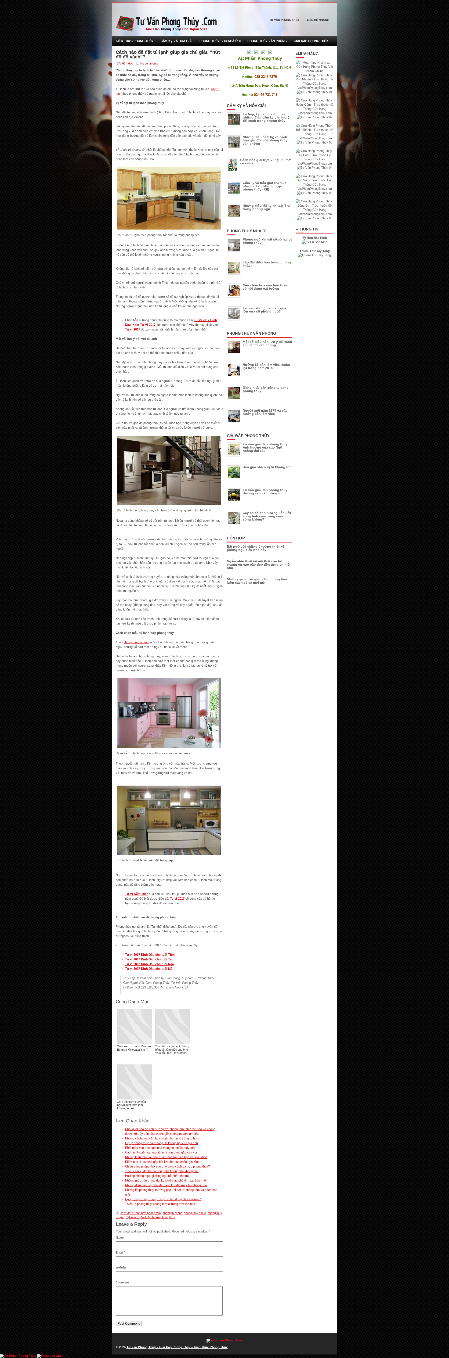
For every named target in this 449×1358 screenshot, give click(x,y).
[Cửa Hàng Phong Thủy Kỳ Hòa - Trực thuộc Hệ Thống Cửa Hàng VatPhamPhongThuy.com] (314, 163)
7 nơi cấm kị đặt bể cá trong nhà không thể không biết (162, 1171)
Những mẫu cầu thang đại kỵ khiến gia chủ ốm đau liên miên (166, 1180)
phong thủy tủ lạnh (135, 642)
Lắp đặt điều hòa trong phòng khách (267, 263)
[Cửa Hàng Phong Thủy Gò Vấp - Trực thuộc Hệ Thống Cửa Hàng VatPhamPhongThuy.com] (314, 188)
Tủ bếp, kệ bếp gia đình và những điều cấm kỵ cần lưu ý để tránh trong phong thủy (266, 117)
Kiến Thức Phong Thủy (135, 41)
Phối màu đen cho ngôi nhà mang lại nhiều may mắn (160, 1148)
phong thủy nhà (172, 1213)
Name (121, 1237)
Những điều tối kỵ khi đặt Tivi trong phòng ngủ (266, 207)
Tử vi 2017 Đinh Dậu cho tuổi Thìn (150, 954)
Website (121, 1267)
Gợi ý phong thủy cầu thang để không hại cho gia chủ (161, 1143)
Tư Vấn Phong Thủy (284, 20)
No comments (149, 63)
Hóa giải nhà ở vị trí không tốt (267, 467)
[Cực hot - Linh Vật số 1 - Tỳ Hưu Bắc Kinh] (314, 242)
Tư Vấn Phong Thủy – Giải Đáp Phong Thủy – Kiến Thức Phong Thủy (177, 1347)
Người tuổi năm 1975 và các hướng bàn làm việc (265, 412)
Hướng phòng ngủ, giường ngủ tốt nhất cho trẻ (157, 1176)
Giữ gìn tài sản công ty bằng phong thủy (266, 389)
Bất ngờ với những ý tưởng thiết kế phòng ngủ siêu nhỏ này (255, 548)
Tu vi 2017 (177, 898)
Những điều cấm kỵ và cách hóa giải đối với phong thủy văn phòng (265, 140)
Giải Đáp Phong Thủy (311, 41)
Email (120, 1252)
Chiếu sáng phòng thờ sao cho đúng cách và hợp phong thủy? (167, 1166)
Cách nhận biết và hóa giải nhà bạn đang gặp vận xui (161, 1152)
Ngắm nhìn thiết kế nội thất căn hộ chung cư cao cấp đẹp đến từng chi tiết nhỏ (258, 564)
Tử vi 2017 (132, 329)
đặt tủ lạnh (132, 1217)
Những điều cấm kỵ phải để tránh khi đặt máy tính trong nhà (166, 1185)
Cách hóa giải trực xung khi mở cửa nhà (265, 161)
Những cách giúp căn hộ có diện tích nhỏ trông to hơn (162, 1138)
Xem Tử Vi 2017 (144, 325)
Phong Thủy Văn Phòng (267, 41)
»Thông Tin (307, 229)
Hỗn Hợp (128, 63)
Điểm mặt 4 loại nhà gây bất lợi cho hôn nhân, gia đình (162, 1162)
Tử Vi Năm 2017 (136, 894)
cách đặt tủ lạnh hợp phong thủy (140, 1213)
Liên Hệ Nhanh (318, 20)
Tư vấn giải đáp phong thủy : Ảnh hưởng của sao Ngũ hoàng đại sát (266, 447)
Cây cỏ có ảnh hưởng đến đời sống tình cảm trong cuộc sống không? (267, 516)
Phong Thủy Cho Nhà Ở (220, 41)
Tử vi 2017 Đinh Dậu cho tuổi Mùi (149, 968)
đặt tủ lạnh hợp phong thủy (158, 1217)
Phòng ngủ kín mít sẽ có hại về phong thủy (267, 240)
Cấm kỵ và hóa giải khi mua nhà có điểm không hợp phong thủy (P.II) (264, 186)
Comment (122, 1282)
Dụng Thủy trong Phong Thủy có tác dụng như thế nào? (163, 1199)
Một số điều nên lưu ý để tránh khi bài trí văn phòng (267, 343)
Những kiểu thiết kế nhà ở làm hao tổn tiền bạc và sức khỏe (166, 1157)
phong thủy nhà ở (195, 1213)
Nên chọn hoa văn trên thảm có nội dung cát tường (265, 286)
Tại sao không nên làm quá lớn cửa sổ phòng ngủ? (264, 309)
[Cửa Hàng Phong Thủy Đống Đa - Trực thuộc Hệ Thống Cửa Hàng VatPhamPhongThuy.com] (314, 214)
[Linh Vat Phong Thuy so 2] (314, 255)
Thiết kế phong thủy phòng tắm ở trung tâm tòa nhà (160, 1204)
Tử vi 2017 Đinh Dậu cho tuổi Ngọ (149, 964)
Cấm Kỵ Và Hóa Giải (176, 41)
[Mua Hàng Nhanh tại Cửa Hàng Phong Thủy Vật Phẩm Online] (314, 71)
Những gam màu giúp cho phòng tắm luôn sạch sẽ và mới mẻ (257, 580)
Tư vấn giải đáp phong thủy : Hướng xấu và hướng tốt (266, 491)
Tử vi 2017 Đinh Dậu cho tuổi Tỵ (148, 959)
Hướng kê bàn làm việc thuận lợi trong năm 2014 (266, 366)
